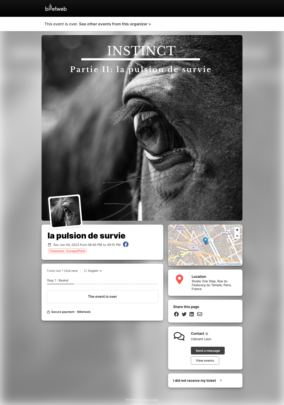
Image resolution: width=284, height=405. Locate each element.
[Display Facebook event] (125, 244)
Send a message (208, 351)
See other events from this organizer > (115, 24)
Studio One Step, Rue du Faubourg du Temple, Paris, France (211, 285)
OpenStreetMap (235, 264)
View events (205, 360)
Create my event (149, 399)
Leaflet (222, 264)
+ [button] (237, 229)
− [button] (237, 235)
